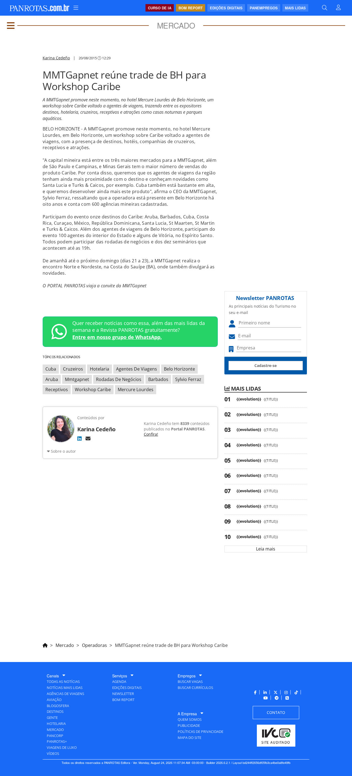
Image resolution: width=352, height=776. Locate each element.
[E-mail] (88, 438)
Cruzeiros (73, 369)
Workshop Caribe (93, 389)
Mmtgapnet (77, 379)
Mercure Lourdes (135, 389)
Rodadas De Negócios (118, 379)
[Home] (45, 644)
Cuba (50, 369)
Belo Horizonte (179, 369)
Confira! (151, 434)
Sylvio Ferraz (188, 379)
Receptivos (56, 389)
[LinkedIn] (79, 438)
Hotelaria (99, 369)
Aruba (51, 379)
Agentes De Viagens (136, 369)
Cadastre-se (265, 365)
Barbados (158, 379)
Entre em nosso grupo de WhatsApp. (117, 337)
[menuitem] (75, 7)
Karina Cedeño (56, 57)
